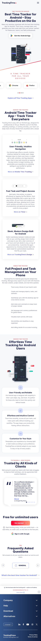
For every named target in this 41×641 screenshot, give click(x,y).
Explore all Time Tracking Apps (20, 98)
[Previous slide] (3, 565)
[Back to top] (39, 592)
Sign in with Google (22, 534)
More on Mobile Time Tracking (20, 172)
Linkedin (19, 624)
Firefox (32, 85)
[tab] (18, 92)
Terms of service (33, 637)
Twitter (37, 624)
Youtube (27, 624)
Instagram (32, 624)
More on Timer (20, 212)
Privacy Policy (33, 635)
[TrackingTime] (9, 2)
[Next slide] (38, 565)
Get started (19, 523)
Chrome (15, 85)
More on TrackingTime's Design (19, 254)
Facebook (23, 624)
